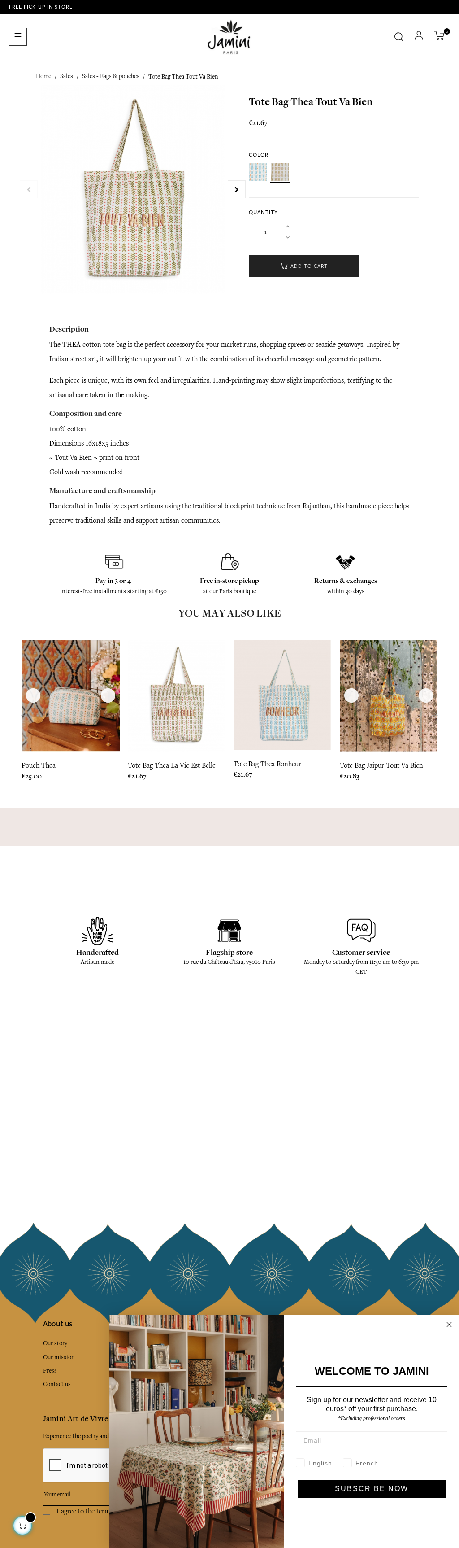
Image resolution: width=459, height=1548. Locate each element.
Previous (29, 189)
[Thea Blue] (258, 172)
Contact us (57, 1384)
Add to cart (308, 266)
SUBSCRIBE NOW (371, 1488)
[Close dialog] (449, 1324)
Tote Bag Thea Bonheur (267, 764)
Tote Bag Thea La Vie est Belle (172, 765)
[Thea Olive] (280, 172)
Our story (55, 1343)
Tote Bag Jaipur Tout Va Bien (381, 765)
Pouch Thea (39, 765)
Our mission (59, 1357)
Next (237, 189)
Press (50, 1370)
